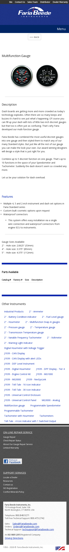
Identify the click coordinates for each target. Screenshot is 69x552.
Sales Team (32, 2)
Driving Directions (14, 538)
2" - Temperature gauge (42, 327)
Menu (61, 29)
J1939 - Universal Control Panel (20, 400)
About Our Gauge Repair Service (18, 444)
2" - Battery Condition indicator (20, 316)
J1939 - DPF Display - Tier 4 (50, 368)
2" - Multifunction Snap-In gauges (42, 321)
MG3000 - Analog (51, 400)
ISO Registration (10, 488)
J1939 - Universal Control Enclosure (22, 395)
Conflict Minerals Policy (13, 492)
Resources (8, 481)
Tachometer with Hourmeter (19, 415)
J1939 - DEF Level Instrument (19, 363)
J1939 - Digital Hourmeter (17, 368)
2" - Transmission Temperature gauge (24, 332)
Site (10, 2)
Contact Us (20, 2)
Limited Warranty (11, 447)
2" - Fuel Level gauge (53, 316)
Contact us (8, 484)
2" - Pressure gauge (14, 327)
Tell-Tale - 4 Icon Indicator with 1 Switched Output (30, 421)
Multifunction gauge (14, 405)
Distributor (45, 2)
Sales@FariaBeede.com (25, 523)
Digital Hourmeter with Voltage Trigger (24, 348)
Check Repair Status (12, 440)
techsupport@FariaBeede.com (38, 529)
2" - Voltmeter (54, 337)
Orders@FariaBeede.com (26, 526)
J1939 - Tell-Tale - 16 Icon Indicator (22, 384)
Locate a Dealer (10, 477)
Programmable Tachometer (18, 410)
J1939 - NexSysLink (36, 379)
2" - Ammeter (36, 311)
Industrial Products (14, 311)
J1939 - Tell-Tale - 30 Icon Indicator (22, 389)
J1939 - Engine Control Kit (17, 374)
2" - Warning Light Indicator (18, 342)
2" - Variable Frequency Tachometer (23, 337)
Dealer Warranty (60, 2)
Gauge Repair (9, 437)
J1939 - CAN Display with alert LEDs (22, 358)
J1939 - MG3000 (12, 379)
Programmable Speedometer (45, 405)
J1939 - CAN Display (14, 353)
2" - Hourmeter (12, 321)
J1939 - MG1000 (44, 374)
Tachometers (46, 415)
